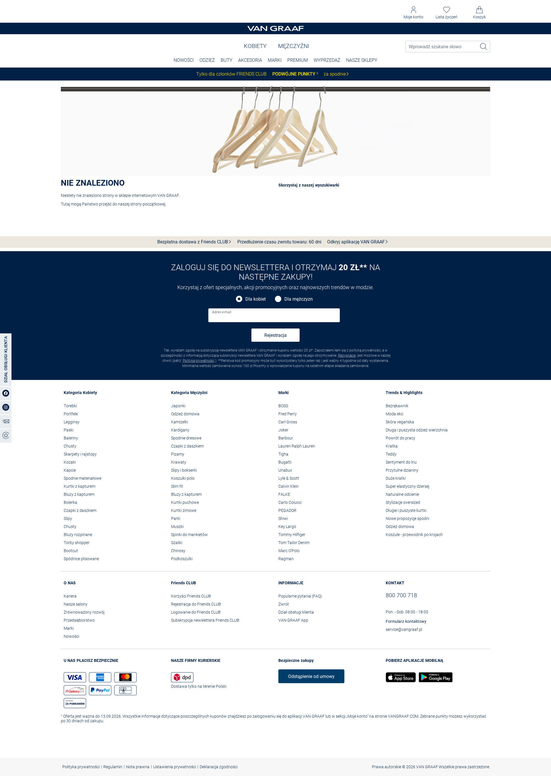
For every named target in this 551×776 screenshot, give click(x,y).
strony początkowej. (148, 204)
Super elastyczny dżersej (407, 486)
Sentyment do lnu (401, 462)
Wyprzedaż (327, 60)
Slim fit (177, 486)
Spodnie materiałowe (82, 478)
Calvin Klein (288, 486)
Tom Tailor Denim (293, 542)
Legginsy (71, 422)
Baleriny (71, 438)
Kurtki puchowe (185, 502)
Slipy (68, 518)
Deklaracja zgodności (219, 767)
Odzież (207, 60)
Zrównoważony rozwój (84, 612)
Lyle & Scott (288, 478)
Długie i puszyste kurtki (406, 510)
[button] (413, 12)
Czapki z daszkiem (80, 510)
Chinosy (178, 550)
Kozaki (70, 462)
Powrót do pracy (400, 438)
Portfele (71, 414)
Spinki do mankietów (189, 534)
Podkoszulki (182, 558)
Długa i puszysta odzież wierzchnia (417, 430)
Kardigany (180, 430)
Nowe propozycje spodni (407, 518)
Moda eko (394, 414)
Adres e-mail (221, 312)
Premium (297, 60)
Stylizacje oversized (403, 502)
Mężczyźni (293, 46)
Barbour (285, 438)
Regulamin (112, 767)
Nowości (71, 636)
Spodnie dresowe (186, 438)
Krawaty (178, 462)
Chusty (70, 446)
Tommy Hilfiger (291, 534)
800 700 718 (401, 595)
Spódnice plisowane (81, 558)
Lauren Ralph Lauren (296, 446)
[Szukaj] (484, 46)
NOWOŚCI (184, 60)
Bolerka (70, 502)
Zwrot (283, 604)
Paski (68, 430)
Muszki (177, 526)
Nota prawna (138, 767)
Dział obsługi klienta (296, 612)
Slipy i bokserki (184, 470)
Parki (175, 518)
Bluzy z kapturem (79, 494)
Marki (275, 60)
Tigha (283, 454)
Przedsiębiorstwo (79, 620)
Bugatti (285, 462)
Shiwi (283, 518)
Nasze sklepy (361, 60)
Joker (283, 430)
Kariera (70, 596)
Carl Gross (287, 422)
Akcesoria (250, 60)
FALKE (284, 494)
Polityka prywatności (198, 361)
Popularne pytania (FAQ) (300, 596)
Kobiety (255, 46)
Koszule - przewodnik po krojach (414, 534)
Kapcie (70, 470)
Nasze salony (76, 604)
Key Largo (287, 526)
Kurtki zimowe (183, 510)
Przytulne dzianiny (402, 470)
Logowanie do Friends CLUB (196, 612)
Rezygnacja (347, 356)
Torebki (70, 406)
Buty (226, 60)
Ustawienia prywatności (174, 767)
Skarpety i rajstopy (80, 454)
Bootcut (71, 550)
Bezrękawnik (397, 406)
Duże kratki (396, 478)
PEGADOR (287, 510)
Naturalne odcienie (402, 494)
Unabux (285, 470)
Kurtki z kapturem (79, 486)
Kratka (392, 446)
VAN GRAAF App (293, 620)
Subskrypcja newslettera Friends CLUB (205, 620)
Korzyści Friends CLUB (191, 596)
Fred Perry (287, 414)
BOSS (283, 406)
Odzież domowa (185, 414)
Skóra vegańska (400, 422)
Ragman (286, 558)
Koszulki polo (183, 478)
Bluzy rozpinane (78, 534)
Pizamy (177, 454)
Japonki (178, 406)
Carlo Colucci (290, 502)
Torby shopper (77, 542)
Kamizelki (179, 422)
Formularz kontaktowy (406, 621)
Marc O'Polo (289, 550)
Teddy (391, 454)
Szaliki (176, 542)
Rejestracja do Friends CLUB (196, 604)
